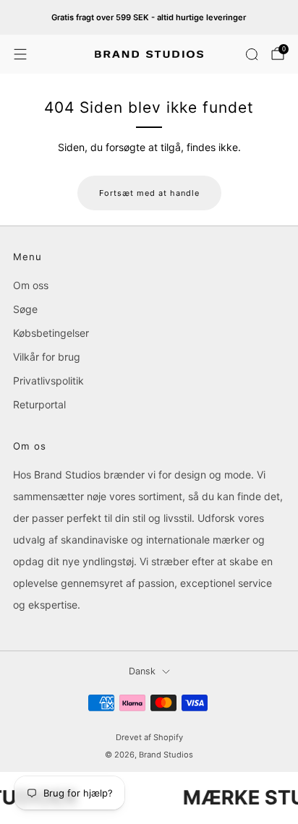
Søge (25, 309)
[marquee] (149, 797)
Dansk (142, 671)
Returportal (39, 404)
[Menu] (20, 54)
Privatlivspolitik (48, 380)
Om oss (30, 285)
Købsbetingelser (51, 333)
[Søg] (251, 54)
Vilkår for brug (46, 357)
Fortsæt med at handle (149, 193)
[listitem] (149, 17)
